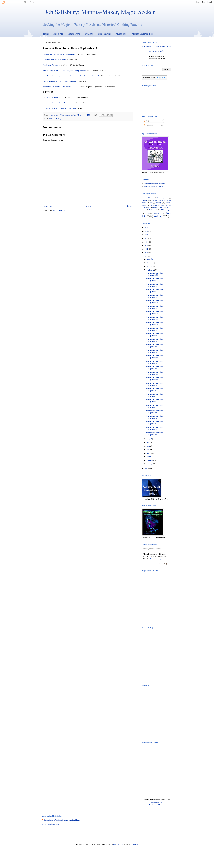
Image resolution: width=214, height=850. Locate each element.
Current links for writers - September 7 (155, 400)
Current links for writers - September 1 (155, 433)
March (149, 456)
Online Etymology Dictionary (154, 183)
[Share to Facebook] (108, 115)
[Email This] (100, 115)
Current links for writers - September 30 (155, 274)
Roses (144, 210)
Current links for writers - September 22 (155, 318)
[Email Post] (95, 115)
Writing (58, 119)
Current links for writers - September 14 (155, 362)
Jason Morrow (118, 844)
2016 (146, 235)
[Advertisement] (75, 833)
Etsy (151, 203)
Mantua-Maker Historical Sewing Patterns (156, 46)
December (150, 259)
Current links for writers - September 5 (155, 411)
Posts (147, 121)
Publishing (164, 207)
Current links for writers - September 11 (155, 378)
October (150, 266)
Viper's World (74, 33)
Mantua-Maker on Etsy (142, 33)
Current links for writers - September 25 (155, 301)
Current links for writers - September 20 (155, 329)
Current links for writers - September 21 (155, 323)
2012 (146, 249)
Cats (143, 198)
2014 (146, 242)
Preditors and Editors (156, 805)
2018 (146, 227)
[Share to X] (105, 115)
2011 (146, 252)
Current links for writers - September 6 (155, 406)
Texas (148, 213)
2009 (146, 468)
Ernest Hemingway (156, 558)
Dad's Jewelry (104, 33)
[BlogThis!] (102, 115)
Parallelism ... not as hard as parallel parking (60, 54)
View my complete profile (50, 824)
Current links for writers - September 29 (155, 279)
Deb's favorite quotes (152, 548)
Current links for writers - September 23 (155, 312)
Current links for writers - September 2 (155, 428)
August (149, 439)
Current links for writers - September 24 (155, 307)
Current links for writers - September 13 (155, 367)
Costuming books (162, 198)
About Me (58, 33)
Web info (52, 119)
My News (153, 205)
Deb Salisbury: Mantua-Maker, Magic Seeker (99, 12)
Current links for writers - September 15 (155, 356)
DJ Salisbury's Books (156, 51)
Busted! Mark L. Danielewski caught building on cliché (65, 70)
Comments (149, 125)
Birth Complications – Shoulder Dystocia (59, 81)
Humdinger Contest (51, 97)
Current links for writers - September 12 (155, 373)
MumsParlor (121, 33)
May (148, 449)
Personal (155, 207)
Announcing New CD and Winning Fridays (60, 108)
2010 (146, 256)
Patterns (146, 207)
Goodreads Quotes (164, 564)
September (150, 270)
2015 (146, 238)
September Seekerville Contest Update (58, 102)
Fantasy (158, 202)
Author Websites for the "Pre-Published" (58, 86)
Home (46, 33)
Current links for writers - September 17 (155, 345)
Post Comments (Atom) (60, 210)
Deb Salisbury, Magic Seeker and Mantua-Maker (62, 820)
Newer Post (48, 206)
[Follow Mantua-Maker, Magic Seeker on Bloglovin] (154, 79)
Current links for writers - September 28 (155, 285)
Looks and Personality (52, 65)
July (148, 442)
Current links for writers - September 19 (155, 334)
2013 (146, 245)
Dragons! (89, 33)
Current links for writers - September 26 (155, 296)
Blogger (135, 844)
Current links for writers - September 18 (155, 340)
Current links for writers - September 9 (155, 389)
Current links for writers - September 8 (155, 395)
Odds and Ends (166, 205)
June (148, 446)
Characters (151, 198)
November (150, 262)
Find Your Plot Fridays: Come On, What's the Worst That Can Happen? (71, 75)
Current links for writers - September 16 (155, 351)
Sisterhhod (153, 210)
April (149, 453)
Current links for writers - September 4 (155, 417)
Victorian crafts (158, 213)
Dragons (145, 200)
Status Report (166, 210)
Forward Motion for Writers (153, 186)
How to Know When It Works (54, 59)
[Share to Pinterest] (111, 115)
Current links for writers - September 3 (155, 422)
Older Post (128, 206)
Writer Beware (156, 802)
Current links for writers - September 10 (155, 384)
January (149, 464)
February (150, 460)
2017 (146, 231)
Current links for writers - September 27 (155, 290)
